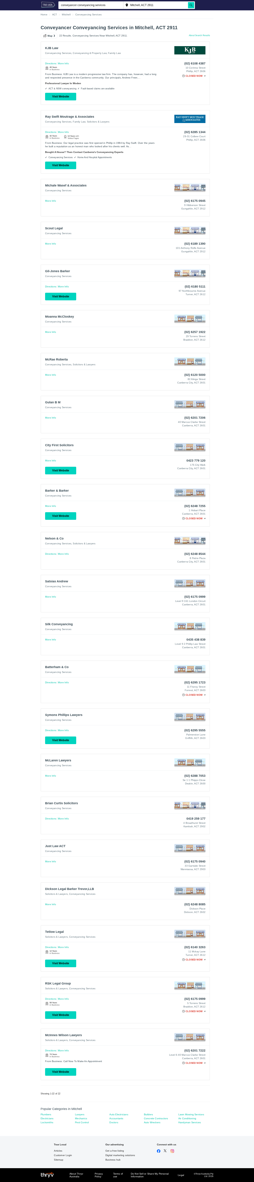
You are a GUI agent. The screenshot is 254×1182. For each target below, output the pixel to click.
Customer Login (63, 1155)
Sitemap (58, 1159)
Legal (181, 1175)
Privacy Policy (99, 1175)
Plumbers (46, 1114)
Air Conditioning (187, 1118)
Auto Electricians (118, 1114)
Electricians (47, 1118)
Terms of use (118, 1175)
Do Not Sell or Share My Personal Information (150, 1175)
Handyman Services (189, 1122)
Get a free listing (114, 1150)
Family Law (114, 53)
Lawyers (79, 1114)
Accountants (116, 1118)
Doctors (113, 1122)
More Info (63, 63)
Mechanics (81, 1118)
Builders (148, 1114)
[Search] (191, 5)
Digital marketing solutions (120, 1155)
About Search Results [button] (199, 35)
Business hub (112, 1159)
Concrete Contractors (156, 1118)
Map (50, 35)
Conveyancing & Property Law (89, 53)
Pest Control (82, 1122)
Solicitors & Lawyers (98, 121)
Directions (50, 63)
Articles (58, 1150)
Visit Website (60, 96)
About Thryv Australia (76, 1175)
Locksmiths (47, 1122)
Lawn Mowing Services (191, 1114)
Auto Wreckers (152, 1122)
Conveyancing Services (58, 53)
